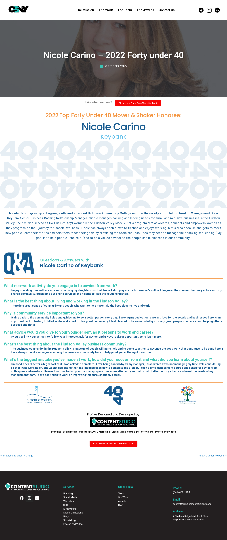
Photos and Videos (165, 431)
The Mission (85, 10)
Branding (56, 431)
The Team (125, 10)
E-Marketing (103, 431)
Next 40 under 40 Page (212, 455)
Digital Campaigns (129, 431)
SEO (92, 431)
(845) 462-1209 (181, 492)
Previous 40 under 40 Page (16, 455)
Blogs (115, 431)
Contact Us (167, 10)
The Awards (145, 10)
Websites (84, 431)
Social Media (70, 431)
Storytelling (147, 431)
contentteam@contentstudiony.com (192, 504)
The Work (106, 10)
